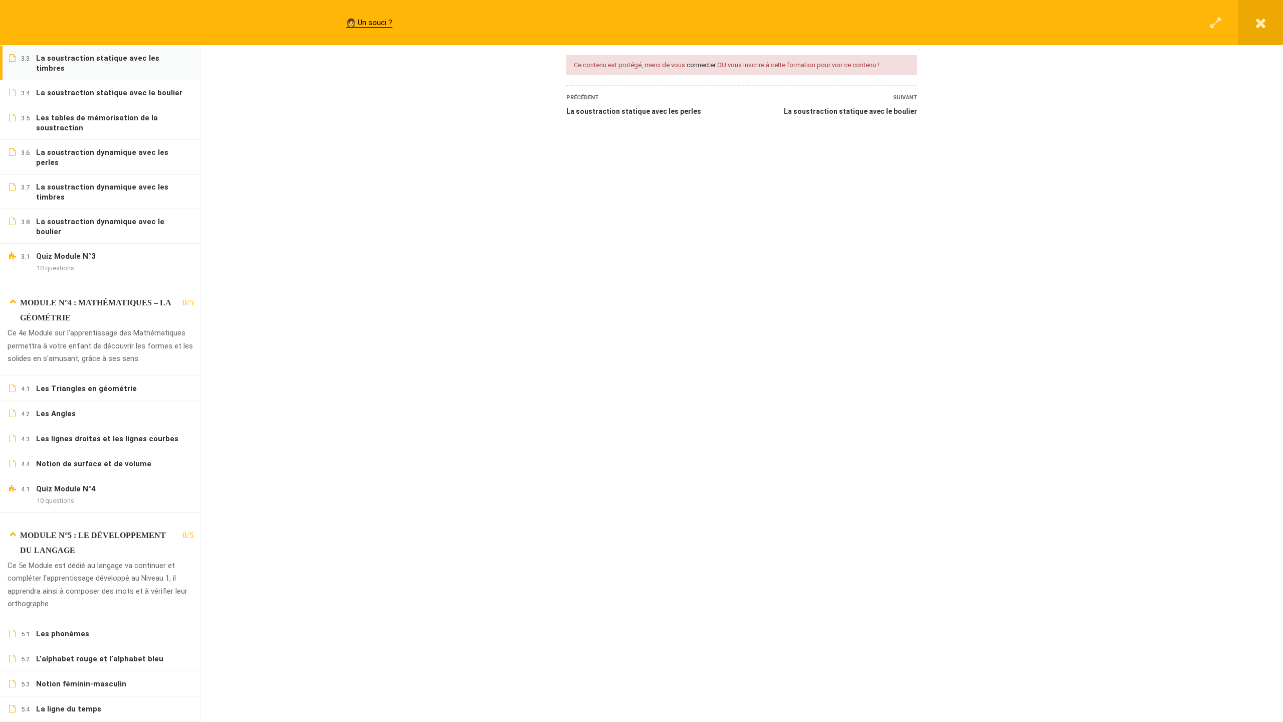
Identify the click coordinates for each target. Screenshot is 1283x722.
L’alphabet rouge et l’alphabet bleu (99, 658)
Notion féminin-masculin (81, 683)
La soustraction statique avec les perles (633, 111)
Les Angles (56, 413)
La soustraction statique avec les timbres (97, 63)
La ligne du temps (68, 708)
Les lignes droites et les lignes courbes (107, 438)
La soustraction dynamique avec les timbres (102, 192)
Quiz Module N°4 (66, 488)
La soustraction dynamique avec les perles (102, 157)
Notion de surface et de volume (93, 463)
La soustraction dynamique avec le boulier (100, 226)
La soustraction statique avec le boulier (850, 111)
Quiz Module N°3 (66, 256)
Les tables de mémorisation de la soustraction (97, 122)
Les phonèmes (62, 633)
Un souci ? (375, 22)
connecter (701, 65)
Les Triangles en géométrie (86, 388)
